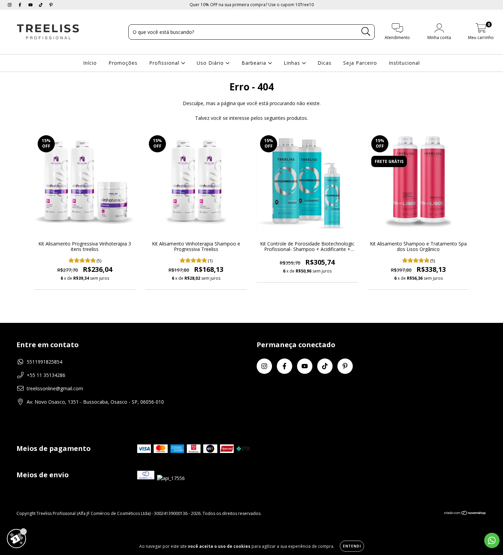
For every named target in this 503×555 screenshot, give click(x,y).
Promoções (123, 63)
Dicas (325, 63)
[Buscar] (366, 32)
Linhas (293, 63)
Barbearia (255, 63)
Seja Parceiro (360, 63)
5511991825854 (44, 361)
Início (90, 63)
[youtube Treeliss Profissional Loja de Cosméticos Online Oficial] (31, 4)
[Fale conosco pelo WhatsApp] (492, 540)
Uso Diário (211, 63)
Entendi (352, 546)
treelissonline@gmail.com (55, 388)
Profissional (165, 63)
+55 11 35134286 (46, 375)
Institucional (404, 63)
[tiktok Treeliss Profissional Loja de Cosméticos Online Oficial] (41, 4)
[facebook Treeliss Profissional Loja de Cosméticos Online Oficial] (20, 4)
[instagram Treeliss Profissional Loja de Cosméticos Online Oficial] (10, 4)
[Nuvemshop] (465, 514)
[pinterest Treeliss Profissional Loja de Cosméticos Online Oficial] (51, 4)
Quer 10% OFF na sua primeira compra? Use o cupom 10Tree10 (252, 5)
